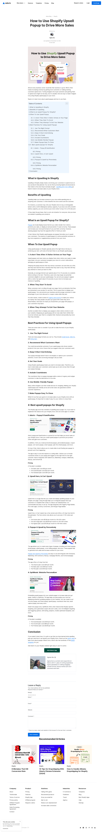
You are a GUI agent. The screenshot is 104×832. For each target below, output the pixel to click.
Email (30, 703)
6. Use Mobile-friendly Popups (43, 140)
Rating (30, 692)
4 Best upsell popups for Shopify (41, 145)
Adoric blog (71, 638)
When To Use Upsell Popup (39, 114)
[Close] (20, 821)
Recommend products (47, 794)
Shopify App (28, 797)
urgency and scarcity (55, 297)
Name (30, 697)
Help (80, 800)
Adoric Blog (48, 16)
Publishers (66, 794)
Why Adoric (20, 3)
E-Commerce (67, 791)
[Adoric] (7, 3)
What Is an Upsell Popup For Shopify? (43, 112)
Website (30, 710)
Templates (39, 3)
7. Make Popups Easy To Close (43, 142)
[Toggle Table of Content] (66, 103)
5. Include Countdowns (41, 137)
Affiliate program (30, 800)
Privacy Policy (10, 826)
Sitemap (81, 803)
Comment (31, 716)
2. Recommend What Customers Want (46, 130)
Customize (5, 828)
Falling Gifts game (46, 791)
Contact (12, 811)
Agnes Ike (52, 37)
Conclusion (33, 171)
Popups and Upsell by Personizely (38, 553)
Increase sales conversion (48, 805)
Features (30, 3)
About (11, 791)
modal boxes (65, 337)
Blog (52, 3)
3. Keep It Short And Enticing (43, 133)
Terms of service (15, 797)
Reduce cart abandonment (49, 803)
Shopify (55, 16)
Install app (96, 3)
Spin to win (44, 800)
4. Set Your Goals (39, 135)
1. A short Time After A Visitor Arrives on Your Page (50, 118)
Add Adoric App (52, 650)
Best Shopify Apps (84, 797)
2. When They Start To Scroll (43, 120)
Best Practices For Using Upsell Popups (43, 125)
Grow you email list (46, 797)
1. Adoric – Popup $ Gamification (44, 148)
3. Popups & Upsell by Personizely (44, 159)
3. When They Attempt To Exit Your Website (48, 122)
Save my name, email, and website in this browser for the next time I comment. (50, 730)
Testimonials (13, 794)
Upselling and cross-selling (64, 187)
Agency (65, 800)
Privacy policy (14, 800)
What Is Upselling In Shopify (39, 107)
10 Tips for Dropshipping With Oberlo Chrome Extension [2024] (51, 771)
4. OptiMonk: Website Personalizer (45, 165)
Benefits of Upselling (37, 109)
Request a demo (78, 3)
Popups (30, 225)
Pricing (47, 3)
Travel (65, 797)
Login (88, 3)
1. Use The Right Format (41, 128)
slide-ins (72, 337)
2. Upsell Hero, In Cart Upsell (43, 154)
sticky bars (33, 339)
